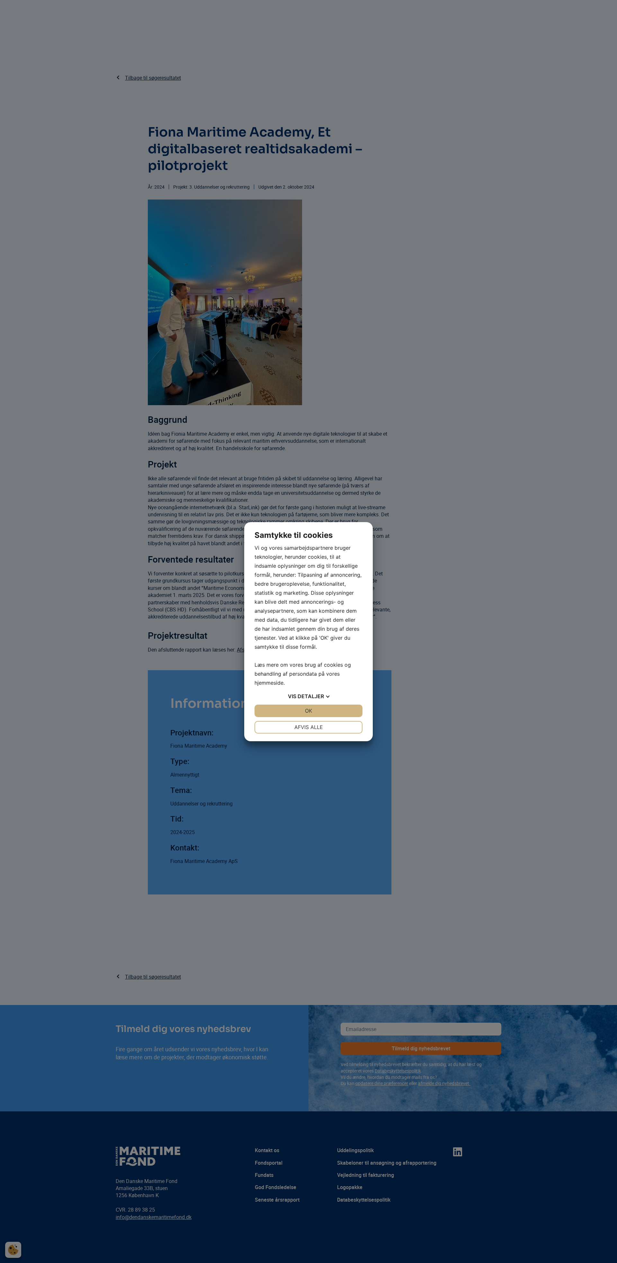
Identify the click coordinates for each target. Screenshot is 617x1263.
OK (308, 710)
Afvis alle (308, 727)
